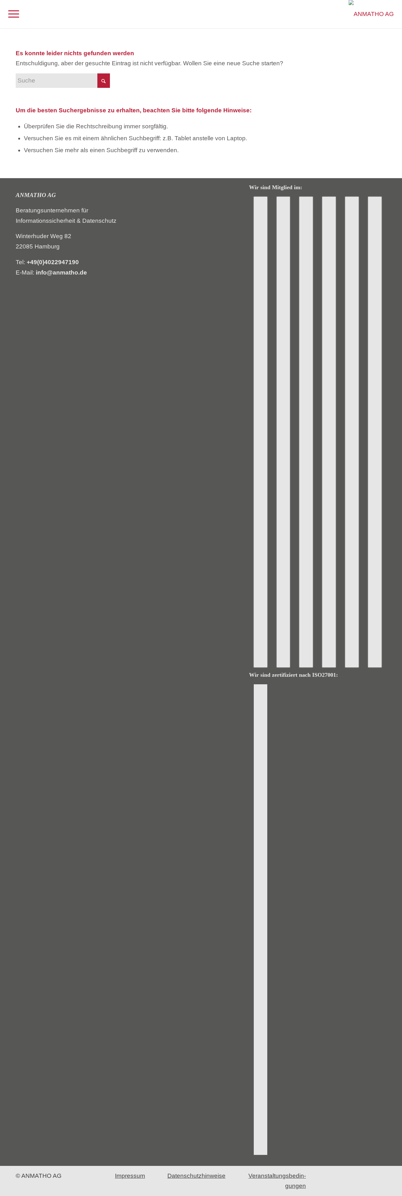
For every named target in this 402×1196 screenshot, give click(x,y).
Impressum (130, 1175)
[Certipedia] (260, 919)
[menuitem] (13, 14)
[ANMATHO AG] (371, 14)
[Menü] (13, 14)
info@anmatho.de (61, 272)
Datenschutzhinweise (196, 1175)
